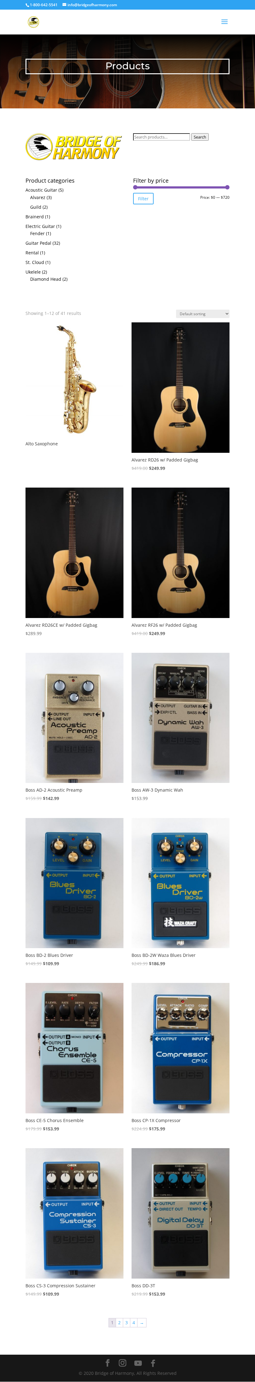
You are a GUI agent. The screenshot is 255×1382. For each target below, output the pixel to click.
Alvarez (37, 197)
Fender (37, 233)
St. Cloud (35, 262)
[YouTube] (138, 1363)
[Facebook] (153, 1363)
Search (200, 137)
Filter (143, 199)
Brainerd (35, 217)
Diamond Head (45, 279)
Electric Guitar (40, 226)
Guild (35, 207)
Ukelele (33, 272)
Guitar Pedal (38, 243)
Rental (32, 253)
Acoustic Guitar (41, 190)
